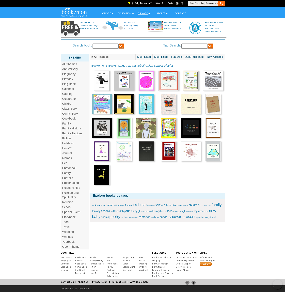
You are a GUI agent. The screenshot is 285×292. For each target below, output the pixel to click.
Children (67, 103)
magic (183, 211)
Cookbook (69, 118)
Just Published (194, 56)
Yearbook (68, 241)
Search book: (82, 45)
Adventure (100, 205)
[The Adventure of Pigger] (146, 81)
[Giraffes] (102, 175)
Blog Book (69, 84)
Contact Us (67, 281)
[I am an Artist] (124, 128)
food (111, 211)
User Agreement (183, 266)
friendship (120, 211)
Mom (149, 205)
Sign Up (159, 3)
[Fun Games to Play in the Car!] (168, 128)
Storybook (69, 217)
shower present (182, 216)
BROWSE (143, 13)
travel (213, 217)
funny (134, 211)
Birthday (67, 79)
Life (135, 205)
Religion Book (129, 257)
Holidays (68, 143)
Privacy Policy (100, 281)
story (207, 217)
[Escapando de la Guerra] (124, 104)
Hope (122, 205)
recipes (124, 217)
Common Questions (185, 260)
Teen (65, 222)
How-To (67, 148)
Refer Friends (206, 257)
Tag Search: (172, 45)
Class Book (69, 108)
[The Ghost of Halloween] (146, 151)
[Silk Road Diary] (213, 104)
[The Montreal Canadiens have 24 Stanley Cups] (168, 151)
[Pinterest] (193, 281)
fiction (105, 211)
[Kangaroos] (191, 81)
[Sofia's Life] (102, 151)
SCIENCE (160, 205)
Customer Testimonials (187, 257)
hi (151, 211)
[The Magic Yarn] (191, 151)
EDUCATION (125, 13)
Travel (66, 227)
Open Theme (70, 246)
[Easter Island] (213, 151)
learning (176, 211)
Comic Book (70, 113)
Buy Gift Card (158, 266)
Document (80, 273)
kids (170, 211)
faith (209, 205)
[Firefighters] (168, 81)
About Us (83, 281)
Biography (69, 74)
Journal (67, 153)
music (191, 211)
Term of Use (118, 281)
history (156, 211)
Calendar (68, 89)
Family (66, 123)
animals (185, 205)
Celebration (69, 98)
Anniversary (70, 69)
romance (144, 217)
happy (147, 211)
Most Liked (144, 56)
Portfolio (67, 178)
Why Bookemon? (143, 3)
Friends (110, 205)
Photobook (69, 168)
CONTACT (180, 13)
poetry (114, 216)
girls (143, 211)
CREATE (106, 13)
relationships (133, 217)
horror (163, 211)
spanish (200, 217)
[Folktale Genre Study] (191, 104)
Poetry (66, 173)
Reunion (67, 202)
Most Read (161, 56)
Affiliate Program (208, 260)
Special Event (71, 212)
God (117, 205)
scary (157, 217)
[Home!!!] (146, 104)
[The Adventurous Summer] (124, 151)
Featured (176, 56)
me (187, 211)
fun (128, 211)
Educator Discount (160, 270)
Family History (71, 128)
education (203, 205)
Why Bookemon (139, 281)
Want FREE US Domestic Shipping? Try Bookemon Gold (89, 25)
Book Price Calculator (162, 257)
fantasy (96, 211)
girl (139, 211)
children (194, 205)
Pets (153, 205)
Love (142, 204)
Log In (170, 3)
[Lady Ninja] (102, 81)
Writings (67, 236)
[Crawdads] (102, 104)
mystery (198, 211)
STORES (161, 13)
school (164, 217)
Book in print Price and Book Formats (163, 274)
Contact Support (183, 263)
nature (206, 211)
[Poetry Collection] (191, 128)
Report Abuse (182, 270)
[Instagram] (187, 281)
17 (93, 205)
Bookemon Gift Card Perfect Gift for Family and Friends (173, 25)
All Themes (69, 64)
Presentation (70, 182)
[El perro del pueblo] (213, 128)
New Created (215, 56)
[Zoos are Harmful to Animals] (124, 81)
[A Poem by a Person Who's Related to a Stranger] (213, 81)
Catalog (67, 93)
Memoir (67, 158)
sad (153, 217)
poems (105, 217)
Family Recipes (72, 133)
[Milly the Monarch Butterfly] (168, 104)
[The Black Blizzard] (102, 128)
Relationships (71, 187)
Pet (64, 163)
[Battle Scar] (146, 128)
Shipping (156, 260)
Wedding (68, 231)
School (66, 207)
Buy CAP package (160, 263)
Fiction (66, 138)
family (216, 204)
